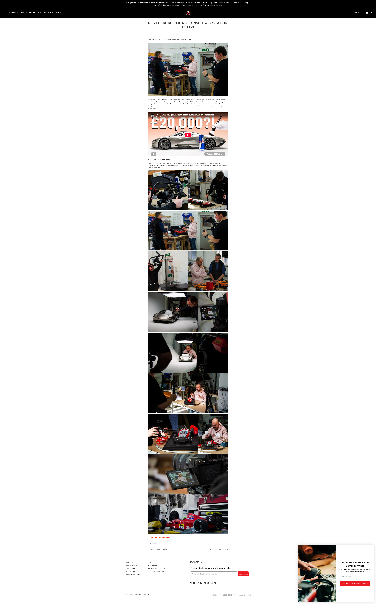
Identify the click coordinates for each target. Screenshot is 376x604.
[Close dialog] (371, 547)
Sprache (357, 12)
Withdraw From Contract (157, 572)
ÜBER (149, 562)
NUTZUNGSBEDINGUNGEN (156, 568)
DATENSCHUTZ (131, 572)
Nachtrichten (131, 565)
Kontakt (59, 13)
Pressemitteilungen (133, 575)
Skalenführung (132, 568)
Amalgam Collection (142, 594)
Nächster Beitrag (218, 550)
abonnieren (243, 574)
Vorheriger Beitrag (158, 550)
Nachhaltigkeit (153, 565)
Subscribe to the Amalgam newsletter (355, 583)
